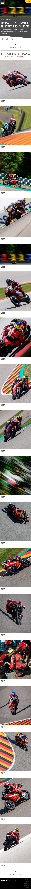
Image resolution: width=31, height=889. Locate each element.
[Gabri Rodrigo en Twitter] (15, 880)
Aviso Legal (26, 879)
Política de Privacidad (26, 882)
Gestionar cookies (26, 886)
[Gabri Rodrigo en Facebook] (12, 880)
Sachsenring (19, 19)
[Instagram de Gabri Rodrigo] (18, 880)
